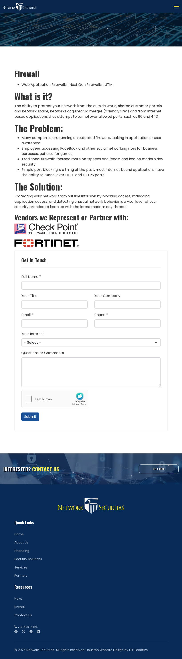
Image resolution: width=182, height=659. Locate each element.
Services (20, 567)
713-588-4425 (28, 627)
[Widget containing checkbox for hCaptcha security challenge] (54, 399)
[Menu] (176, 6)
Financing (21, 551)
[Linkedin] (38, 631)
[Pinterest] (31, 631)
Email (27, 314)
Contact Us (23, 615)
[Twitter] (23, 631)
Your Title (29, 295)
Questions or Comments (42, 352)
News (18, 598)
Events (19, 607)
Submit (30, 416)
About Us (21, 542)
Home (19, 534)
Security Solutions (28, 559)
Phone (101, 314)
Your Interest (32, 333)
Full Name (31, 276)
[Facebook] (16, 631)
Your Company (107, 295)
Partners (20, 575)
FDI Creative (138, 650)
